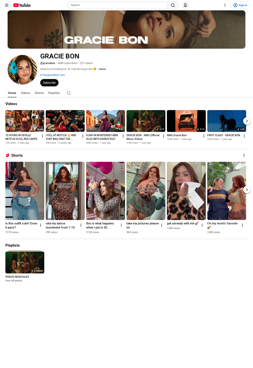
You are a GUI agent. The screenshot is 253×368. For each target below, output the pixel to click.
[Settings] (225, 5)
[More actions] (42, 136)
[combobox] (118, 5)
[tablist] (126, 93)
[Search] (173, 5)
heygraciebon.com (54, 74)
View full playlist (13, 280)
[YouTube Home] (21, 5)
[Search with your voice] (185, 5)
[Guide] (6, 5)
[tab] (12, 93)
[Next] (247, 121)
